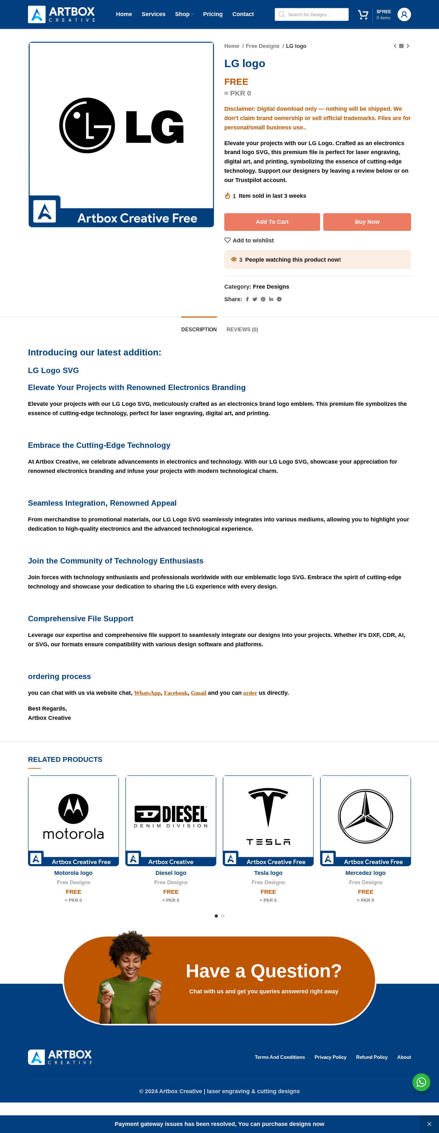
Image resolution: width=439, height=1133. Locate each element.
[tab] (199, 326)
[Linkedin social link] (271, 299)
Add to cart (272, 222)
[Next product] (408, 46)
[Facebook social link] (247, 299)
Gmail (198, 693)
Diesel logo (171, 873)
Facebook (176, 693)
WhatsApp (147, 693)
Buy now (367, 222)
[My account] (404, 14)
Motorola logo (73, 873)
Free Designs (263, 46)
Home (232, 46)
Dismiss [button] (429, 1124)
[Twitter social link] (255, 299)
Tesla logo (268, 873)
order (250, 693)
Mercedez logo (365, 873)
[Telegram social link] (279, 299)
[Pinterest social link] (263, 299)
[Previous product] (395, 46)
